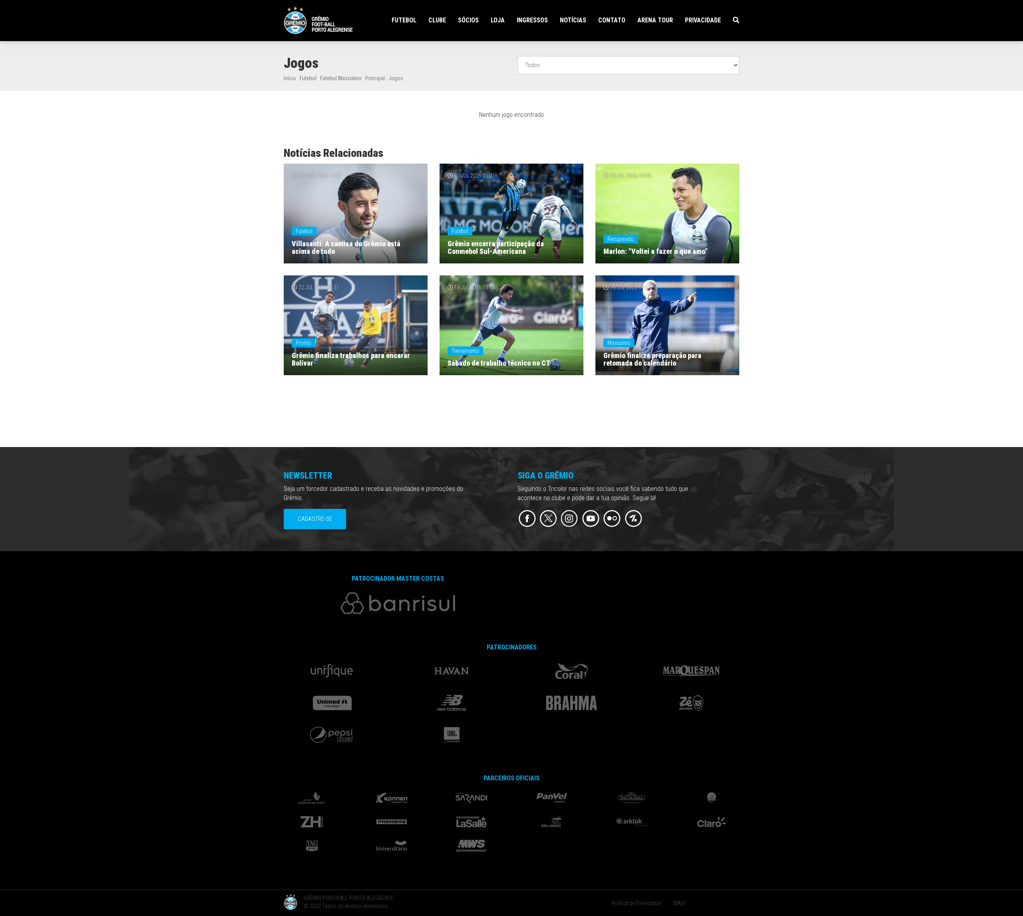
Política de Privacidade (636, 903)
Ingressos (532, 20)
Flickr (612, 518)
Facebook (527, 518)
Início (290, 78)
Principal (375, 78)
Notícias (573, 20)
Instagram (569, 518)
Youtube (590, 518)
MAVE (680, 903)
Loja (498, 20)
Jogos (395, 78)
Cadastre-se (315, 518)
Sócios (468, 20)
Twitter (548, 518)
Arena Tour (655, 20)
